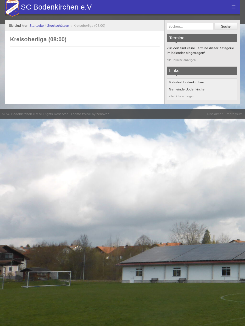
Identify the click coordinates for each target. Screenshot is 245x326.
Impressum (234, 114)
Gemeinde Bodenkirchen (187, 89)
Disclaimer (215, 114)
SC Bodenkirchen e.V (56, 7)
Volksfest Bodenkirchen (186, 82)
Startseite (36, 25)
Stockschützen (58, 25)
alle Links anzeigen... (182, 96)
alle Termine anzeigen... (182, 60)
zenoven (102, 114)
